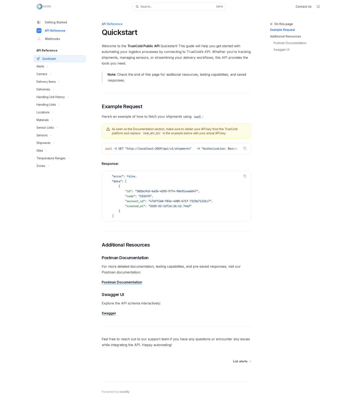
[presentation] (176, 148)
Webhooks (52, 39)
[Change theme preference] (318, 6)
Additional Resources (285, 36)
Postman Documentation (289, 43)
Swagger (109, 313)
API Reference (55, 30)
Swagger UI (281, 49)
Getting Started (56, 22)
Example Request (282, 29)
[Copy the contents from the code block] (245, 148)
